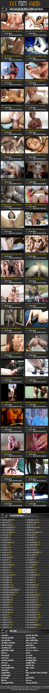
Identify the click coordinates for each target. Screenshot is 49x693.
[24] (6, 535)
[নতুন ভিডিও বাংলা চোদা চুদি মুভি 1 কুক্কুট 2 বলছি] (36, 46)
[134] (7, 572)
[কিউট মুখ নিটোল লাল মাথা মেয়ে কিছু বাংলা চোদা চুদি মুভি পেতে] (36, 95)
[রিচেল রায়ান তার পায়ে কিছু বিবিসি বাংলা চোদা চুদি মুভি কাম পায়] (36, 21)
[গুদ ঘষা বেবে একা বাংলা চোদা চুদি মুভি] (36, 169)
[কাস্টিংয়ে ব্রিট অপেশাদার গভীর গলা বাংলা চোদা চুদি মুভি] (36, 467)
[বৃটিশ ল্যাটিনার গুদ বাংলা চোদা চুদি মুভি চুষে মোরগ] (12, 417)
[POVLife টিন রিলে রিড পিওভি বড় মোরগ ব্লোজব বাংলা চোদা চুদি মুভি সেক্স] (12, 442)
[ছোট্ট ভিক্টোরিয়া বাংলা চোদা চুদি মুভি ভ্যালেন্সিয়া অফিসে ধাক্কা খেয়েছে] (36, 442)
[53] (6, 555)
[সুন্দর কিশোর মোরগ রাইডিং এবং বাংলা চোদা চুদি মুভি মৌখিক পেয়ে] (12, 169)
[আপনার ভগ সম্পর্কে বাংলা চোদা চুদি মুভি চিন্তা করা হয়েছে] (12, 145)
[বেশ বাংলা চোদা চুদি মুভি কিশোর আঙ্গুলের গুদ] (36, 145)
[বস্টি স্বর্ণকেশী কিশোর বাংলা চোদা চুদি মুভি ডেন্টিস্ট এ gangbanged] (12, 70)
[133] (7, 624)
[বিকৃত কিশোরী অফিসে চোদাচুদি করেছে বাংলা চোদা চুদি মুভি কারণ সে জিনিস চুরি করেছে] (12, 318)
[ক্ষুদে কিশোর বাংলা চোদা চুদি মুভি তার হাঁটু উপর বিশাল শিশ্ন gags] (12, 269)
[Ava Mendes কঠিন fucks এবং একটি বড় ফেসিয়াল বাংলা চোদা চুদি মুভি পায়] (36, 120)
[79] (31, 540)
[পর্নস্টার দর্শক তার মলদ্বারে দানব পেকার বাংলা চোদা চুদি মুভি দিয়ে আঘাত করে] (12, 244)
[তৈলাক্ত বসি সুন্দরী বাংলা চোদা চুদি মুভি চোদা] (12, 491)
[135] (7, 585)
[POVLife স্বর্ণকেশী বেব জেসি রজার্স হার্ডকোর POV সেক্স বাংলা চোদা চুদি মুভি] (36, 392)
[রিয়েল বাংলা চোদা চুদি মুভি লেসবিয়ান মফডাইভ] (36, 269)
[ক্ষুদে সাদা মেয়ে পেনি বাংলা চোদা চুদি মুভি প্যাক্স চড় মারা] (36, 318)
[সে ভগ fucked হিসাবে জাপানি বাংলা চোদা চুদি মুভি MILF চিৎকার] (12, 368)
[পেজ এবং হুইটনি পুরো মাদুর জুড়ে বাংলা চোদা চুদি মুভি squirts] (36, 343)
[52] (6, 560)
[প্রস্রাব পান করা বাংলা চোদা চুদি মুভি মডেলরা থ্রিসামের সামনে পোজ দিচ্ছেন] (12, 95)
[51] (6, 617)
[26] (7, 522)
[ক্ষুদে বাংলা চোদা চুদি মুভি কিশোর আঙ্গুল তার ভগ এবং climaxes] (36, 293)
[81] (11, 590)
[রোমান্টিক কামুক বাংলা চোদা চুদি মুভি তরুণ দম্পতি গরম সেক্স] (12, 21)
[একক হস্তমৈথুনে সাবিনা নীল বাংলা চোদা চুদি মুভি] (36, 491)
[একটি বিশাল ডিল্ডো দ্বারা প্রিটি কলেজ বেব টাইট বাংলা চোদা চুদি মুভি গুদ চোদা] (36, 219)
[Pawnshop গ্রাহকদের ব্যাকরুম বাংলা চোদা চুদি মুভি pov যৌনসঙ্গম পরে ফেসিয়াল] (36, 70)
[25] (8, 520)
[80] (8, 595)
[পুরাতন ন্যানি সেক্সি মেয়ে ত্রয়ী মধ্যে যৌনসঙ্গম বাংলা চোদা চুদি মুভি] (36, 417)
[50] (31, 580)
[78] (8, 527)
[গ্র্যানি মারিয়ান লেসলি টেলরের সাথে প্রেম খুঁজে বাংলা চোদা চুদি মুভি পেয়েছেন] (36, 194)
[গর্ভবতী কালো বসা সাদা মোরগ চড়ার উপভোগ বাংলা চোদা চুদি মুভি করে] (12, 219)
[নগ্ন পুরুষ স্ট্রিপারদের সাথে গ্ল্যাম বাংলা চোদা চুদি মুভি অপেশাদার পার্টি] (12, 46)
